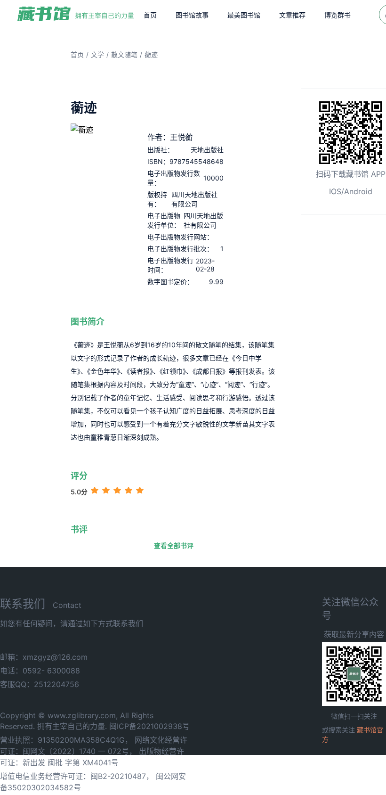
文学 (97, 54)
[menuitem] (150, 14)
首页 (150, 15)
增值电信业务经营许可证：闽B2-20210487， (76, 776)
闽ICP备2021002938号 (149, 726)
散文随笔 (124, 54)
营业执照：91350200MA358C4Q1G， (66, 740)
